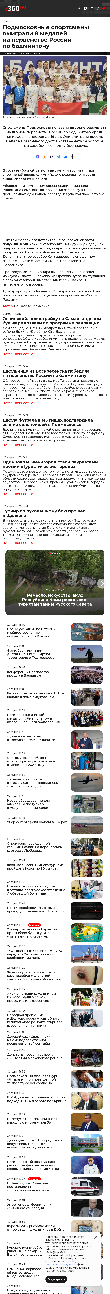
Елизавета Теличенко (32, 306)
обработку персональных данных (60, 1263)
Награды (37, 53)
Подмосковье (10, 53)
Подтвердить (56, 1279)
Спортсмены (25, 53)
